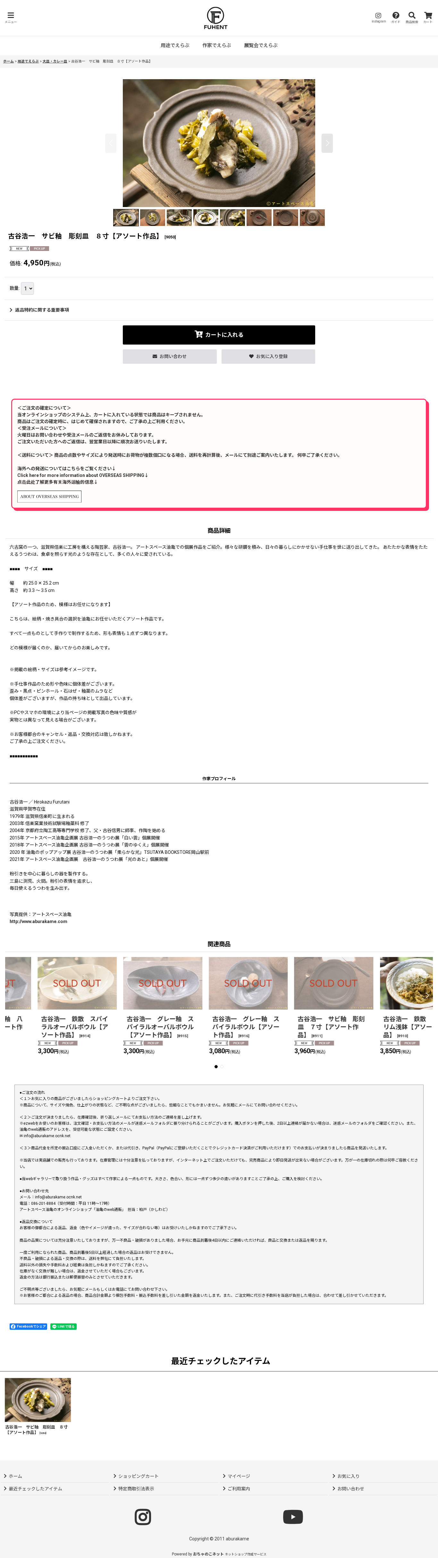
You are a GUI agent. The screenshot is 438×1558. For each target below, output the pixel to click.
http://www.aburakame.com (38, 921)
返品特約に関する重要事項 (42, 309)
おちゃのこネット (208, 1554)
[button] (10, 17)
